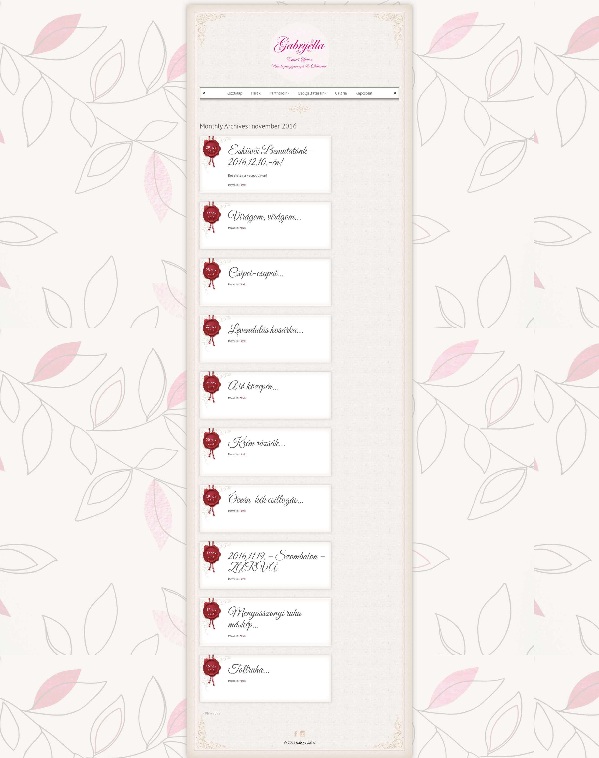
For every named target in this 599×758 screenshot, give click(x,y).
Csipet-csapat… (255, 274)
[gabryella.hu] (299, 52)
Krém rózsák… (256, 443)
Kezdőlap (234, 93)
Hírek (256, 93)
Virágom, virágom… (264, 217)
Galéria (341, 93)
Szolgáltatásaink (312, 93)
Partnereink (279, 93)
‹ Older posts (211, 713)
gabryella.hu (305, 742)
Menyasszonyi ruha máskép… (264, 619)
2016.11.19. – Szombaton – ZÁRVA (276, 562)
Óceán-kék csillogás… (265, 500)
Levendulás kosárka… (265, 330)
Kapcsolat (364, 93)
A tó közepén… (253, 387)
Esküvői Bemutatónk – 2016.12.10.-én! (271, 157)
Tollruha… (248, 670)
